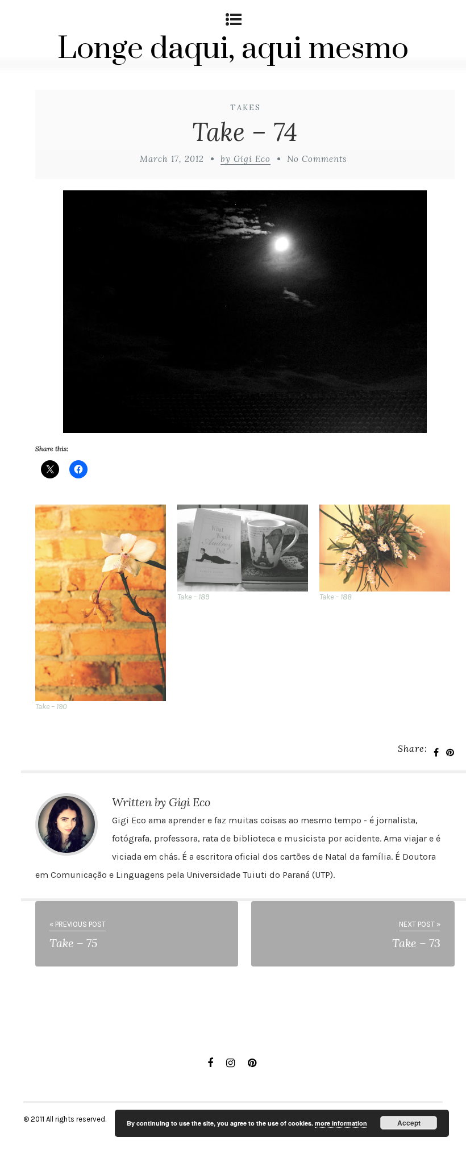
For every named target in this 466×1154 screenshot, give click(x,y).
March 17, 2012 (172, 158)
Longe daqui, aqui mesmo (233, 49)
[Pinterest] (252, 1063)
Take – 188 (335, 597)
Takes (245, 108)
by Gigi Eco (245, 158)
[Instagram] (230, 1063)
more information (341, 1123)
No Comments (317, 158)
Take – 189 (193, 597)
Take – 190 (50, 706)
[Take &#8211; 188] (384, 548)
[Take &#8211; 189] (242, 548)
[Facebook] (210, 1063)
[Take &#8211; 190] (100, 603)
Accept (409, 1123)
